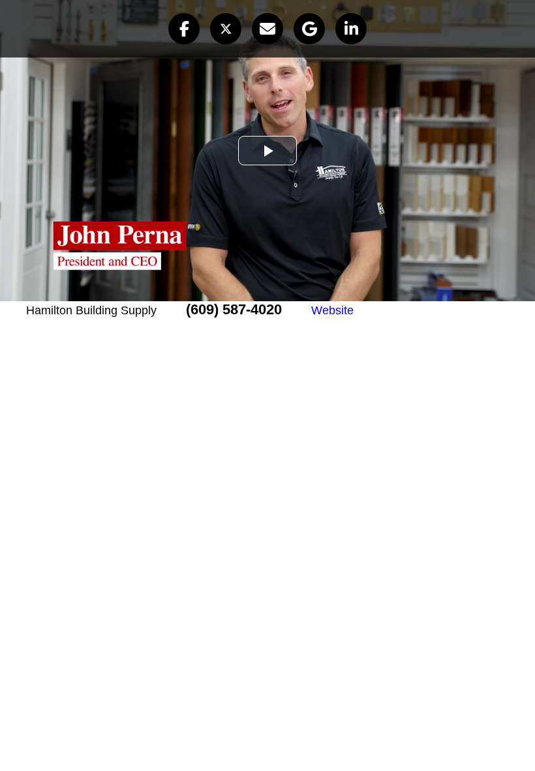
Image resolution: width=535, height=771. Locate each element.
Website (332, 310)
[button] (184, 28)
